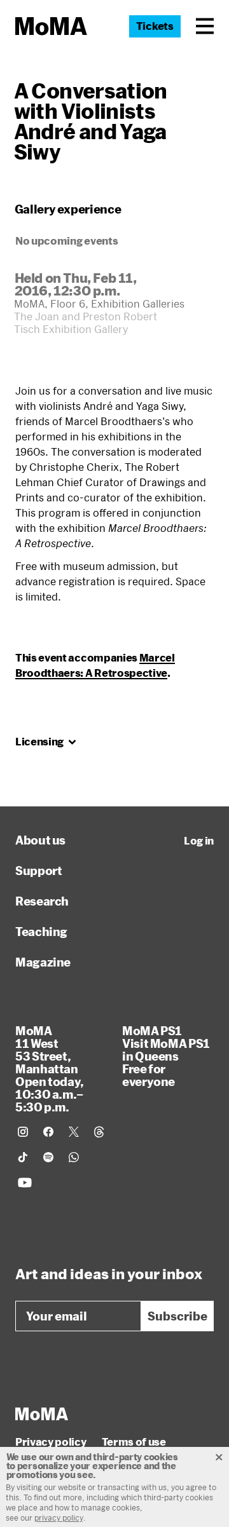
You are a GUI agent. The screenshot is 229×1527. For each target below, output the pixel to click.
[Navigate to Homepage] (51, 26)
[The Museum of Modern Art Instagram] (23, 1132)
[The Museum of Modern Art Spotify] (48, 1157)
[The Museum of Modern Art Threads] (99, 1132)
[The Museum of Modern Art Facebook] (48, 1132)
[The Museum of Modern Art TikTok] (23, 1157)
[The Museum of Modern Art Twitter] (74, 1132)
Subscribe (177, 1316)
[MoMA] (42, 1414)
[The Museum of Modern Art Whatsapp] (74, 1157)
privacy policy (58, 1517)
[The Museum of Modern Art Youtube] (25, 1182)
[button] (204, 26)
